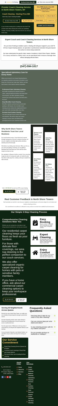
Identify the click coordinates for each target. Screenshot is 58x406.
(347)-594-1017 (29, 66)
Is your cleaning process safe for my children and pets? (42, 327)
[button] (43, 316)
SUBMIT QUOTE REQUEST (45, 25)
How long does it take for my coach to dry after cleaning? (40, 316)
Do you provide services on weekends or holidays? (40, 333)
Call (3, 188)
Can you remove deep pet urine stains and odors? (41, 322)
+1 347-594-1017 (8, 188)
